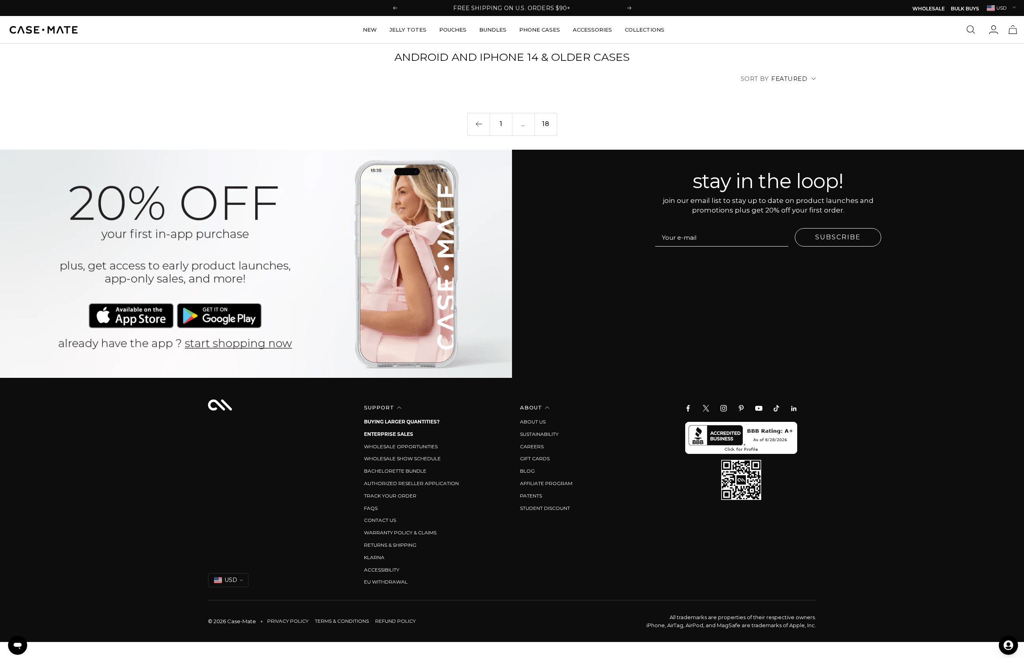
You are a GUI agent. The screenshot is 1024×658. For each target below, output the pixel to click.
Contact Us (380, 520)
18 (546, 124)
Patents (531, 496)
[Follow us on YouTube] (759, 408)
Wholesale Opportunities (401, 446)
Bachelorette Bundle (395, 471)
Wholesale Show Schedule (402, 458)
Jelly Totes (408, 29)
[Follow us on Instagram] (723, 408)
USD (1001, 8)
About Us (533, 422)
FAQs (371, 508)
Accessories (592, 29)
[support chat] (17, 645)
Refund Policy (395, 621)
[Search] (972, 29)
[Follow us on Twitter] (706, 408)
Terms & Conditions (342, 621)
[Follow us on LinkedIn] (794, 408)
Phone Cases (539, 29)
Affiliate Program (546, 483)
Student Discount (545, 508)
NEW (370, 29)
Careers (532, 446)
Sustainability (539, 434)
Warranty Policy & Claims (400, 533)
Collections (644, 29)
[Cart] (1013, 29)
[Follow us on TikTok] (776, 408)
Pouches (452, 29)
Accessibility (381, 570)
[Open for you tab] (1008, 645)
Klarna (374, 557)
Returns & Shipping (390, 545)
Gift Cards (535, 458)
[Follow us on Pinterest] (741, 408)
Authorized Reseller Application (411, 483)
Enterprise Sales (388, 434)
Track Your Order (390, 496)
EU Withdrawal (386, 582)
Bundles (492, 29)
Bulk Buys (965, 9)
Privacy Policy (287, 621)
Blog (527, 471)
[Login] (993, 29)
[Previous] (478, 124)
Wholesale (928, 9)
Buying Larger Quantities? (402, 422)
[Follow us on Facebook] (688, 408)
